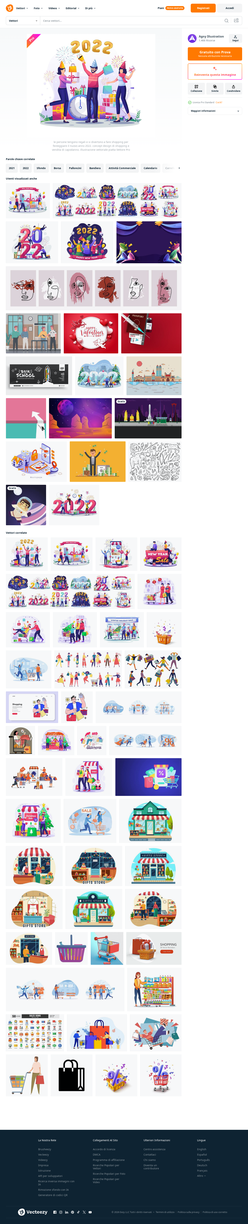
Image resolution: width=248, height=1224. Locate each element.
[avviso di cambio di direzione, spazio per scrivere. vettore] (26, 418)
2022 (26, 168)
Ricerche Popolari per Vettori (106, 1166)
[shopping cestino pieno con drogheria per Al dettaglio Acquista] (71, 948)
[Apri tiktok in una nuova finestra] (78, 1212)
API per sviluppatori (50, 1176)
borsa (57, 168)
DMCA (96, 1154)
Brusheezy (44, 1149)
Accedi (230, 8)
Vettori (20, 8)
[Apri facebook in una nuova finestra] (54, 1212)
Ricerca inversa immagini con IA (56, 1182)
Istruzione (44, 1170)
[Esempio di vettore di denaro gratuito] (98, 461)
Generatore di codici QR (53, 1195)
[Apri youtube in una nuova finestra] (90, 1212)
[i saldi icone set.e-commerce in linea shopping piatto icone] (35, 1032)
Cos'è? (219, 102)
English (201, 1149)
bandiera (95, 168)
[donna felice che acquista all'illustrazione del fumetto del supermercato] (154, 989)
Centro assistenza (154, 1149)
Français (202, 1170)
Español (202, 1154)
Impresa (43, 1165)
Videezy (43, 1160)
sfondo (41, 168)
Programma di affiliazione (109, 1160)
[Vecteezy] (9, 8)
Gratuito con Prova (215, 54)
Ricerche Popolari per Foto (109, 1173)
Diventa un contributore (151, 1166)
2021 (12, 168)
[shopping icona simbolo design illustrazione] (72, 1075)
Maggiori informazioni (203, 111)
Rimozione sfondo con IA (53, 1189)
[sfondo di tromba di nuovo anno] (149, 242)
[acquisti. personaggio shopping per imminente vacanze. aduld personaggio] (77, 707)
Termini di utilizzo (165, 1212)
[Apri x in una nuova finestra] (84, 1212)
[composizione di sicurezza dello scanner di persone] (33, 333)
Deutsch (202, 1165)
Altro (200, 1175)
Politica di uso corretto (215, 1212)
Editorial (71, 8)
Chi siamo (150, 1160)
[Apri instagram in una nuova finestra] (60, 1212)
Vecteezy (43, 1154)
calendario (150, 168)
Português (203, 1160)
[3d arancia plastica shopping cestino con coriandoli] (164, 629)
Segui (235, 40)
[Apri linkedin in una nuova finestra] (66, 1212)
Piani (161, 8)
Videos (52, 8)
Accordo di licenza (104, 1149)
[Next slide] (176, 168)
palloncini (75, 168)
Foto (37, 8)
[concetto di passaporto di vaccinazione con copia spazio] (151, 333)
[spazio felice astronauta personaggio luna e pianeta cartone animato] (26, 505)
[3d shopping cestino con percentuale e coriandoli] (116, 1075)
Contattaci (150, 1154)
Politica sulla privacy (189, 1212)
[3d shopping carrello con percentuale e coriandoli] (161, 1075)
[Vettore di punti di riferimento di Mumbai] (154, 375)
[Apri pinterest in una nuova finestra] (72, 1212)
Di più (89, 8)
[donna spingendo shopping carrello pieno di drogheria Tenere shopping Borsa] (27, 1075)
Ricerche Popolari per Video (106, 1180)
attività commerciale (122, 168)
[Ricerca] (226, 20)
